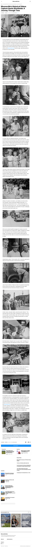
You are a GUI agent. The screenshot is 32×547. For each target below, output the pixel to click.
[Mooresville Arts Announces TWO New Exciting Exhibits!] (3, 475)
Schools (22, 453)
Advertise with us (9, 539)
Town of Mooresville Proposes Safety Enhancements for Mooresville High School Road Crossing (10, 492)
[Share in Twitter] (27, 442)
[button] (2, 1)
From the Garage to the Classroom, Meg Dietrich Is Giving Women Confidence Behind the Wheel (9, 486)
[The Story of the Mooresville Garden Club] (3, 481)
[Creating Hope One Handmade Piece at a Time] (3, 499)
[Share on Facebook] (25, 442)
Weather (27, 523)
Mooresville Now (16, 1)
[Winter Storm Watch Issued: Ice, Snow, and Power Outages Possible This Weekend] (26, 520)
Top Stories (23, 523)
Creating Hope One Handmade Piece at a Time (9, 498)
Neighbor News (7, 481)
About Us (2, 539)
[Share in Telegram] (29, 442)
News (6, 494)
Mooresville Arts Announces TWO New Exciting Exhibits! (9, 473)
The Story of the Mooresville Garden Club (9, 480)
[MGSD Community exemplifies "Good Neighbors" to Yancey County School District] (23, 451)
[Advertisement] (8, 462)
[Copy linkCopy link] (30, 442)
